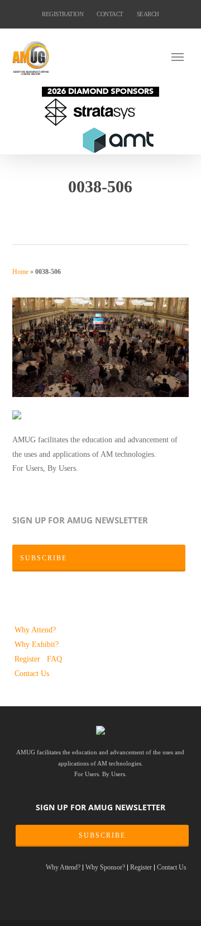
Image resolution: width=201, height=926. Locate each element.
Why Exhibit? (37, 644)
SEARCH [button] (148, 14)
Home (20, 272)
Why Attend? (35, 629)
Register (28, 658)
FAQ (54, 658)
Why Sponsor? (105, 867)
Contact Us (32, 673)
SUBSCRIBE (102, 835)
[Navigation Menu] (180, 56)
